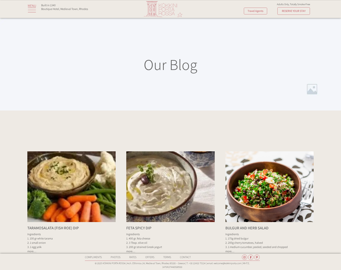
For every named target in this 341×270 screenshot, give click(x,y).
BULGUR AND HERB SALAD (247, 227)
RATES (132, 257)
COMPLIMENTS (93, 257)
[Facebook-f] (250, 257)
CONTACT (185, 257)
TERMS (167, 257)
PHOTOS (115, 257)
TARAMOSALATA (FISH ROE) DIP (53, 227)
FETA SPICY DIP (138, 227)
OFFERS (149, 257)
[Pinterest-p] (257, 257)
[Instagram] (244, 257)
